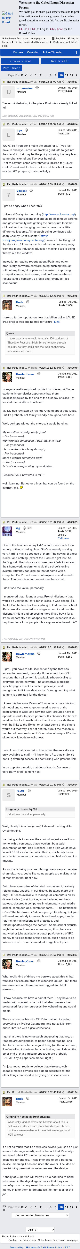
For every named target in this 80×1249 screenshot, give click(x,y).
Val (35, 81)
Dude (34, 367)
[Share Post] (63, 82)
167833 (73, 81)
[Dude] (7, 309)
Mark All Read (26, 1236)
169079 (73, 367)
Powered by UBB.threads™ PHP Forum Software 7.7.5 (40, 1247)
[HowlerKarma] (7, 381)
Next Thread (58, 61)
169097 (73, 955)
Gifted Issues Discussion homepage (22, 38)
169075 (73, 296)
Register (60, 38)
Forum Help (29, 1240)
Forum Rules (9, 1236)
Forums (6, 42)
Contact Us (14, 1240)
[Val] (7, 535)
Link (56, 321)
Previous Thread (21, 61)
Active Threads (52, 52)
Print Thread (11, 68)
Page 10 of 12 (16, 75)
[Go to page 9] (31, 75)
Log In (74, 38)
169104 (73, 1092)
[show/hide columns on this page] (76, 52)
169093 (73, 647)
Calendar (33, 52)
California (63, 538)
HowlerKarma (29, 1092)
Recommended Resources (33, 42)
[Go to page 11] (76, 75)
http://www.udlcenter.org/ (59, 214)
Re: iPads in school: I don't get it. (26, 81)
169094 (73, 784)
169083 (73, 522)
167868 (73, 184)
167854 (73, 124)
